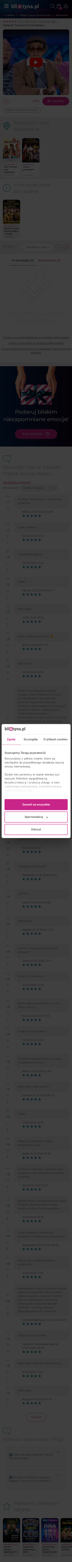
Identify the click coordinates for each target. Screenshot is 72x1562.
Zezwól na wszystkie (36, 804)
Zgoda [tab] (11, 739)
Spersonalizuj (34, 816)
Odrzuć (36, 829)
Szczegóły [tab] (31, 739)
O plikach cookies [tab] (55, 739)
